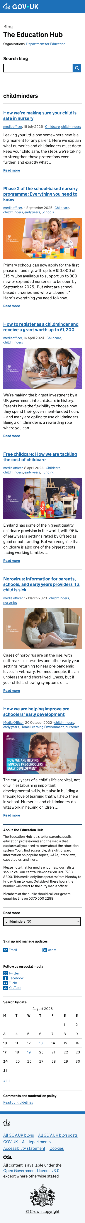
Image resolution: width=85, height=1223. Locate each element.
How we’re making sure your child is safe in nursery (39, 115)
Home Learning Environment (42, 727)
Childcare (52, 126)
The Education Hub (33, 34)
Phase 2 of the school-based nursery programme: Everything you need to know (40, 194)
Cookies (56, 1148)
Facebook (16, 978)
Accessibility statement (24, 1148)
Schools (48, 212)
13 (41, 1043)
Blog (8, 27)
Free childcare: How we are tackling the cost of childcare (40, 457)
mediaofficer (12, 126)
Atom (52, 950)
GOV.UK (10, 1141)
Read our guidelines (18, 1102)
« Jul (6, 1081)
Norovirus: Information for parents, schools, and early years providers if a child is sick (41, 584)
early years (32, 212)
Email (13, 950)
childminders (71, 126)
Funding (48, 472)
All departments (36, 1141)
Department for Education (46, 44)
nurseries (10, 602)
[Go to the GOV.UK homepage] (21, 7)
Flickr (13, 983)
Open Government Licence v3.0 (31, 1170)
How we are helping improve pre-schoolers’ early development (37, 711)
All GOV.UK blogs (18, 1135)
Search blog (15, 58)
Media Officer (13, 722)
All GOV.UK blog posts (58, 1135)
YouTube (15, 988)
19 (29, 1052)
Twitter (14, 973)
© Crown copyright (43, 1211)
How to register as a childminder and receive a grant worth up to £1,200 (40, 327)
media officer (13, 468)
